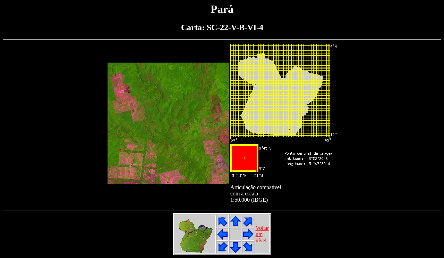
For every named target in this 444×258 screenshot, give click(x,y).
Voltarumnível (262, 234)
